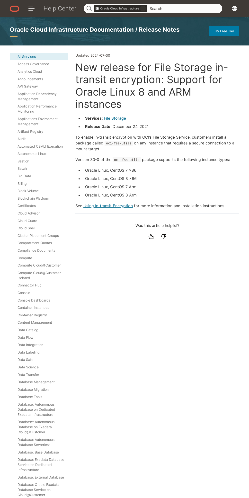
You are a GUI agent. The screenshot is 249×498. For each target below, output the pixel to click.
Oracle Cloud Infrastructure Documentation (72, 29)
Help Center (60, 8)
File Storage (115, 118)
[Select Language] (234, 8)
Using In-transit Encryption (108, 205)
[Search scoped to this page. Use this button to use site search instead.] (143, 8)
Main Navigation (31, 8)
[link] (121, 8)
